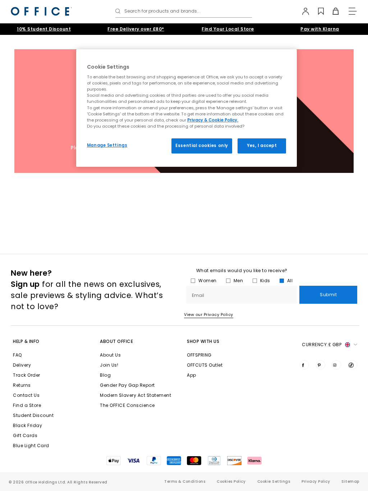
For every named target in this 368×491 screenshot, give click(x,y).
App (191, 375)
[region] (186, 108)
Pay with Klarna (319, 29)
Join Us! (109, 365)
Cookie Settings (273, 481)
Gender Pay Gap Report (127, 385)
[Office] (41, 11)
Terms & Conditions (184, 481)
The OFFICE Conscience (127, 405)
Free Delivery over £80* (135, 29)
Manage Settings (107, 145)
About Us (110, 355)
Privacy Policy (316, 481)
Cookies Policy (231, 481)
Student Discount (33, 415)
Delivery (22, 365)
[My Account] (302, 11)
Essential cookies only (201, 145)
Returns (22, 385)
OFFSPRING (199, 355)
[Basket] (332, 11)
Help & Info (26, 341)
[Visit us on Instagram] (336, 365)
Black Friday (27, 425)
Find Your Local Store (228, 29)
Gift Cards (25, 435)
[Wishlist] (317, 11)
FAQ (17, 355)
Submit (328, 295)
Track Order (26, 375)
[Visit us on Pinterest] (320, 365)
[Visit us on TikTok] (352, 365)
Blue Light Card (31, 445)
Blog (105, 375)
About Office (116, 341)
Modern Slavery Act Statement (135, 395)
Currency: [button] (321, 344)
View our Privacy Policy (208, 314)
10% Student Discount (44, 29)
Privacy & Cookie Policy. (212, 120)
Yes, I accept (262, 145)
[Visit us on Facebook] (304, 365)
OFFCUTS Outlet (204, 365)
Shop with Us (203, 341)
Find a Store (27, 405)
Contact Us (26, 395)
